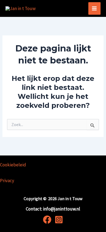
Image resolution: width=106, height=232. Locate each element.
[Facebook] (47, 219)
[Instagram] (59, 219)
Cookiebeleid (13, 165)
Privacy (7, 181)
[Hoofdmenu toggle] (94, 8)
